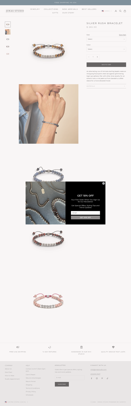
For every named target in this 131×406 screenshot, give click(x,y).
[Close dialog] (104, 183)
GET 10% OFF (85, 217)
